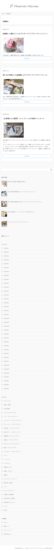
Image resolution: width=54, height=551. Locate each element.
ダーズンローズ (7, 400)
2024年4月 (6, 263)
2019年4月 (6, 349)
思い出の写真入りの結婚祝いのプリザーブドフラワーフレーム (25, 75)
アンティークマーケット (9, 490)
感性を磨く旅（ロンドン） (10, 502)
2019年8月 (6, 334)
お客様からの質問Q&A (9, 494)
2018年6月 (6, 384)
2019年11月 (6, 322)
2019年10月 (6, 326)
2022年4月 (6, 279)
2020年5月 (6, 302)
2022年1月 (6, 283)
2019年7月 (6, 338)
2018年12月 (6, 365)
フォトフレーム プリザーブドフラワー (13, 420)
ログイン (6, 522)
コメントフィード (8, 530)
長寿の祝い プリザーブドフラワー (12, 428)
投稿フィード (7, 526)
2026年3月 (6, 248)
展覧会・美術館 (7, 404)
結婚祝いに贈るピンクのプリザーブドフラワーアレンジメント (25, 34)
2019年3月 (6, 353)
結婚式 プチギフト (8, 471)
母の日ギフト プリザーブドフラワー (12, 432)
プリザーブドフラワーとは (10, 412)
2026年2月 (6, 252)
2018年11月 (6, 369)
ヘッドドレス (7, 459)
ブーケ (5, 455)
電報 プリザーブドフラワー (10, 447)
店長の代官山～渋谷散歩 (9, 498)
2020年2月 (6, 310)
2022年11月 (6, 271)
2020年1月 (6, 314)
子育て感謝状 (7, 408)
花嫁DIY (6, 475)
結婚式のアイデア (8, 467)
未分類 (5, 510)
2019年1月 (6, 361)
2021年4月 (6, 291)
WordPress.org (7, 534)
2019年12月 (6, 318)
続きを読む (27, 58)
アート (5, 486)
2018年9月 (6, 376)
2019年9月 (6, 330)
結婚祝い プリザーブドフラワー (11, 439)
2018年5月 (6, 388)
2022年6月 (6, 275)
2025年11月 (6, 259)
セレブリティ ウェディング (10, 478)
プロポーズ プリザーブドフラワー (12, 443)
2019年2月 (6, 357)
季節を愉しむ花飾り (8, 482)
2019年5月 (6, 345)
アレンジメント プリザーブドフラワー (13, 424)
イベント (6, 506)
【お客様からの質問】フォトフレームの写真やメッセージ (23, 118)
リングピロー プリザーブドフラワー (12, 451)
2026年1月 (6, 256)
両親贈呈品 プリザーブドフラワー (12, 436)
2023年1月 (6, 267)
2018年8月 (6, 380)
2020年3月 (6, 306)
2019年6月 (6, 341)
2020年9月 (6, 298)
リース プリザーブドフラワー (11, 416)
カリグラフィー (7, 463)
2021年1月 (6, 295)
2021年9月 (6, 287)
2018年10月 (6, 373)
